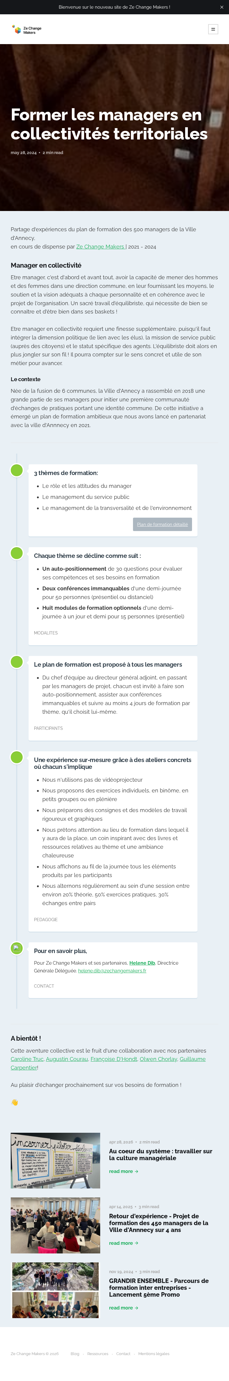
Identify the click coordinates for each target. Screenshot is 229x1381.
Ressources (97, 1353)
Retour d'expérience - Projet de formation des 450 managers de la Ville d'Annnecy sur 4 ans (158, 1223)
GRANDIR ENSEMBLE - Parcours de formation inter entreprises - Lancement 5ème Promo (159, 1287)
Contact (123, 1353)
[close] (222, 7)
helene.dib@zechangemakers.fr (112, 971)
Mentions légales (153, 1353)
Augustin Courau (67, 1059)
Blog (75, 1353)
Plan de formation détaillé (162, 524)
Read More (121, 1171)
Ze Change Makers (101, 246)
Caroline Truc (27, 1059)
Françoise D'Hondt (114, 1059)
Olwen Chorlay (158, 1059)
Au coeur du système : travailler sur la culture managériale (160, 1155)
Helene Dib (142, 963)
